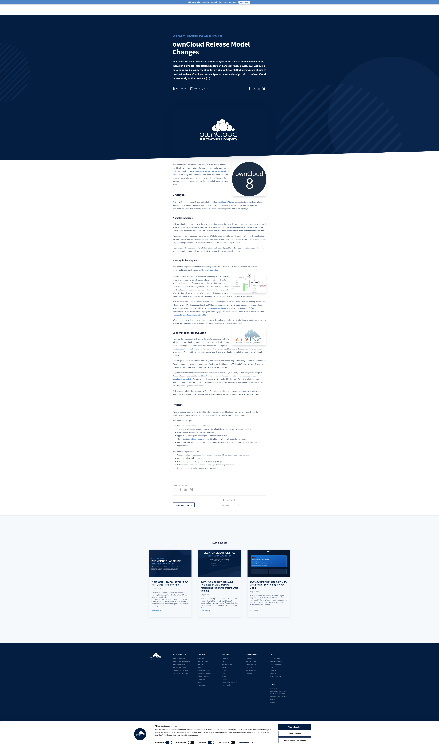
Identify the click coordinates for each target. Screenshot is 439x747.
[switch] (191, 742)
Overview (200, 658)
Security (200, 682)
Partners (224, 667)
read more (155, 611)
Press (223, 673)
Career (224, 670)
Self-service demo (179, 673)
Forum (248, 667)
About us (225, 658)
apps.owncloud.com (217, 308)
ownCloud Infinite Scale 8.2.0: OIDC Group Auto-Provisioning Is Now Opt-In (268, 584)
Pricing (199, 667)
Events (224, 661)
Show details (244, 742)
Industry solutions (203, 676)
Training (273, 673)
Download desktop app (181, 661)
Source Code (250, 661)
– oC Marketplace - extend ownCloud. (214, 2)
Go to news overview (183, 505)
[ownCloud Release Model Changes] (249, 88)
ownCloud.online (179, 667)
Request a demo (275, 676)
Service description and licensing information (278, 692)
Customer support (276, 664)
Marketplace (250, 670)
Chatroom (249, 673)
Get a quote (201, 685)
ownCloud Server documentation (211, 376)
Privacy (272, 699)
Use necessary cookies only (295, 740)
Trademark (274, 688)
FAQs (271, 667)
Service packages (276, 661)
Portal (272, 670)
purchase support (196, 439)
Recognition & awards (229, 682)
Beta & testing (251, 664)
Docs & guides (275, 658)
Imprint (272, 702)
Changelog (201, 679)
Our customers (227, 664)
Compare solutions (204, 673)
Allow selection (295, 734)
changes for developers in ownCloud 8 (189, 315)
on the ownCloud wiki (208, 270)
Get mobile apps (179, 664)
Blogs (224, 676)
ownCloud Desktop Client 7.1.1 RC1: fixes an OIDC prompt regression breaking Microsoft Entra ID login (219, 586)
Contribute (249, 658)
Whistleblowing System (278, 696)
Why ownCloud (202, 661)
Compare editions (203, 670)
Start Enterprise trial (180, 670)
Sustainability (227, 685)
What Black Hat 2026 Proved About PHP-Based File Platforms (169, 583)
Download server (179, 658)
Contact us (225, 679)
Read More (244, 2)
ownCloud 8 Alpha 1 (226, 202)
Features (200, 664)
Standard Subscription (186, 349)
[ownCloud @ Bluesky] (263, 88)
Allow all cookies (294, 727)
